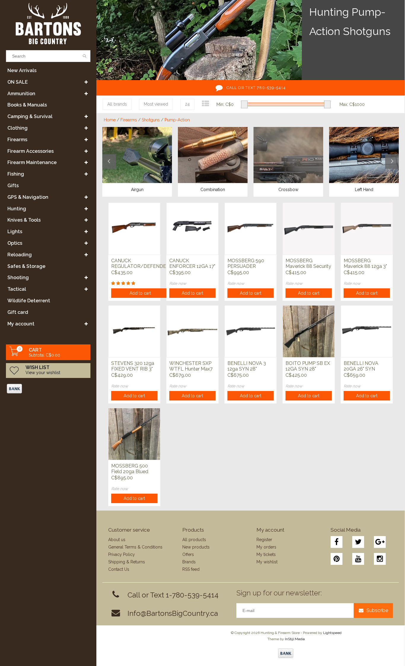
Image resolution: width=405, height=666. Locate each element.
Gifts (13, 185)
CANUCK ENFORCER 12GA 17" (192, 263)
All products (194, 539)
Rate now (177, 283)
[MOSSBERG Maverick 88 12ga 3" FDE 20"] (367, 229)
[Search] (84, 56)
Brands (189, 561)
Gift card (17, 312)
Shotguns (151, 119)
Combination (212, 189)
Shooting (18, 277)
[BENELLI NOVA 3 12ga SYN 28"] (250, 331)
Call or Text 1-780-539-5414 (173, 595)
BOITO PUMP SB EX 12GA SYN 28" (308, 366)
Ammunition (21, 93)
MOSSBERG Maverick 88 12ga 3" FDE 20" (365, 264)
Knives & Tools (24, 220)
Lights (14, 231)
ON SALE (17, 82)
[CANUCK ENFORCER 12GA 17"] (192, 229)
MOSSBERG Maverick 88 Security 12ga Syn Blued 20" (308, 264)
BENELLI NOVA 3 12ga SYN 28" (246, 366)
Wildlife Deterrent (28, 300)
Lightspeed (332, 633)
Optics (14, 243)
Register (264, 539)
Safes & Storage (26, 266)
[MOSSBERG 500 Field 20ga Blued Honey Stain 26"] (134, 434)
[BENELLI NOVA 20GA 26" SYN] (367, 331)
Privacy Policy (121, 554)
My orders (266, 547)
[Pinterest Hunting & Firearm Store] (336, 559)
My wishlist (267, 561)
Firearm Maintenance (32, 162)
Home (110, 119)
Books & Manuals (27, 105)
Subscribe (377, 610)
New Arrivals (21, 70)
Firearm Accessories (30, 151)
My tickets (266, 554)
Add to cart (140, 293)
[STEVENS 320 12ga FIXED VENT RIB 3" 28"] (134, 331)
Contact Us (118, 569)
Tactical (16, 289)
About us (116, 539)
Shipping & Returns (126, 561)
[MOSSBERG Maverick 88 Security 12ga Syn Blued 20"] (309, 229)
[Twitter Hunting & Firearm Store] (358, 542)
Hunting (16, 209)
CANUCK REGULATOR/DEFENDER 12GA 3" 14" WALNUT (140, 264)
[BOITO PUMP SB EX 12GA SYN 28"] (309, 331)
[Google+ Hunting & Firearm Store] (380, 542)
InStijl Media (295, 639)
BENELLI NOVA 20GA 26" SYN (361, 366)
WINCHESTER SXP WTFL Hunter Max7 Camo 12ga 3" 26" (191, 366)
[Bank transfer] (14, 388)
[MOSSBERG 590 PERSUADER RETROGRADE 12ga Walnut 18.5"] (250, 229)
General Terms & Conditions (135, 547)
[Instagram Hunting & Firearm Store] (380, 559)
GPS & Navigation (27, 197)
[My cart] (14, 354)
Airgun (137, 189)
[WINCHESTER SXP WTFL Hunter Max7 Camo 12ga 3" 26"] (192, 331)
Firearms (17, 139)
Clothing (17, 128)
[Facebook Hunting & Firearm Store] (336, 542)
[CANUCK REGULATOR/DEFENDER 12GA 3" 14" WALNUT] (134, 229)
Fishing (15, 174)
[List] (205, 103)
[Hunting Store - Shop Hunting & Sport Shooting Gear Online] (48, 23)
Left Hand (364, 189)
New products (196, 547)
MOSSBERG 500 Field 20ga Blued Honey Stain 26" (129, 469)
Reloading (19, 255)
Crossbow (288, 189)
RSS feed (191, 569)
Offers (188, 554)
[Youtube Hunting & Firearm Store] (358, 559)
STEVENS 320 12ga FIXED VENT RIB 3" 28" (132, 366)
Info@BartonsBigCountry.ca (172, 613)
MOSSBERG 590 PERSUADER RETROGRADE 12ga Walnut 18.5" (249, 264)
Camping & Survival (29, 116)
